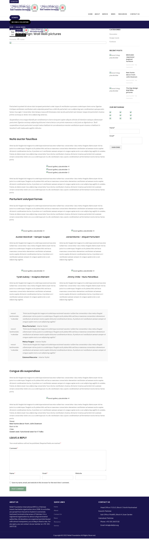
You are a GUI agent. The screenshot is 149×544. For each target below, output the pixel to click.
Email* (112, 136)
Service (56, 525)
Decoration (113, 34)
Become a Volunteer (20, 22)
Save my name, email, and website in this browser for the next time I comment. (40, 482)
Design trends (21, 27)
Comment (13, 448)
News (56, 518)
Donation (14, 1)
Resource (57, 522)
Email (45, 473)
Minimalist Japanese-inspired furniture (130, 58)
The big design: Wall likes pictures (132, 90)
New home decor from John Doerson (131, 74)
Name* (112, 128)
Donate (15, 17)
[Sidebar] (2, 541)
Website (78, 473)
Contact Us (58, 514)
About (56, 510)
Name (12, 473)
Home (11, 27)
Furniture (113, 41)
